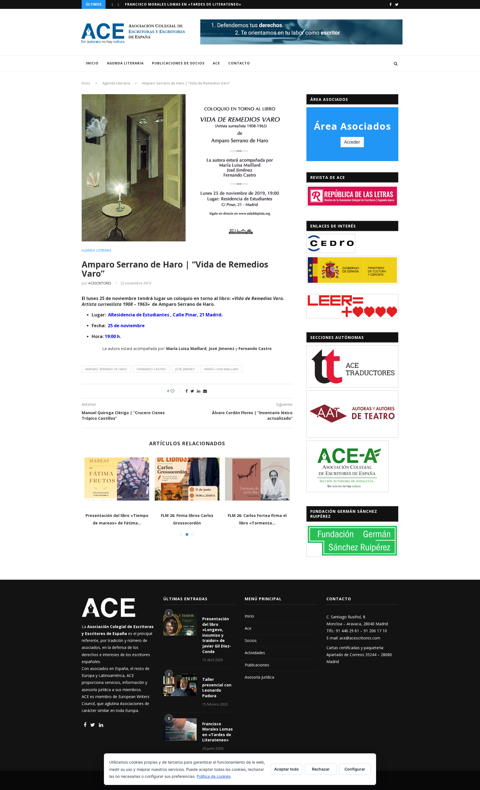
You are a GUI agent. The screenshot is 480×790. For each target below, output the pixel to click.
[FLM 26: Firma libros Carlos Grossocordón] (187, 479)
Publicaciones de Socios (178, 63)
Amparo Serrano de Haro (106, 369)
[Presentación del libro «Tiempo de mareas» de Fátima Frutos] (116, 479)
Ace (216, 63)
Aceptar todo (286, 769)
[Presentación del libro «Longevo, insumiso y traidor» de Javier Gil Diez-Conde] (180, 624)
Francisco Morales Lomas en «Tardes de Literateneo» (217, 732)
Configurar (354, 769)
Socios (251, 640)
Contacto (239, 63)
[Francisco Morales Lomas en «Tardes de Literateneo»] (180, 729)
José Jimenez (185, 369)
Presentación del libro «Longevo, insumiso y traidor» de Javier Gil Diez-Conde (216, 635)
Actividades (255, 652)
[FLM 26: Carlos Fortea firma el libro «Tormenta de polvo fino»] (257, 479)
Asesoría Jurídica (259, 677)
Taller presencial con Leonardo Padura (216, 687)
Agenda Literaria (125, 63)
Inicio (92, 63)
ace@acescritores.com (359, 638)
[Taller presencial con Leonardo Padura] (180, 685)
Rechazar (321, 769)
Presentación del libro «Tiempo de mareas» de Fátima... (185, 4)
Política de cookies (214, 776)
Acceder (352, 142)
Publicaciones (257, 665)
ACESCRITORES (99, 283)
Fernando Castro (151, 369)
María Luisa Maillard (221, 369)
